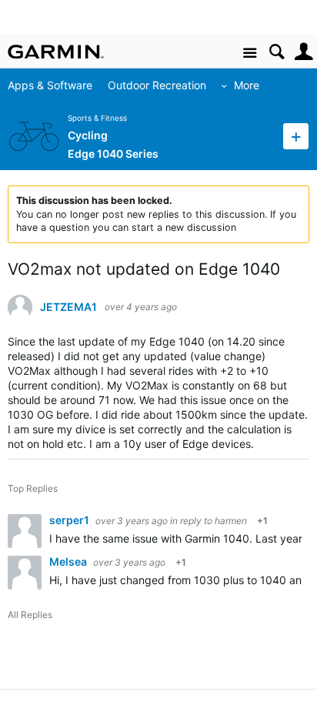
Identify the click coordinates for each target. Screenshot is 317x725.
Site (249, 53)
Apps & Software (50, 85)
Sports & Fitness (97, 118)
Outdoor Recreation (157, 85)
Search (276, 51)
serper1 (70, 519)
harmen (231, 520)
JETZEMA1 (68, 307)
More (246, 85)
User (303, 51)
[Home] (56, 51)
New (296, 136)
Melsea (69, 561)
